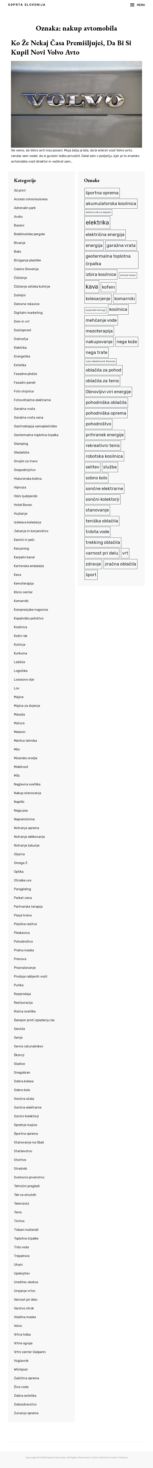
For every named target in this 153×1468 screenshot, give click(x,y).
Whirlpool (20, 1369)
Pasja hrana (23, 915)
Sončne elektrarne (27, 1107)
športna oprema (102, 192)
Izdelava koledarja (27, 522)
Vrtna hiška (22, 1334)
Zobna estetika (25, 1396)
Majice (19, 697)
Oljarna (19, 854)
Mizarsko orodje (25, 758)
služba (110, 466)
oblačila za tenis (102, 380)
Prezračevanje (25, 968)
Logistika (20, 671)
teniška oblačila (102, 520)
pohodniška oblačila (106, 402)
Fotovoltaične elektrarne (32, 400)
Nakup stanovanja (27, 793)
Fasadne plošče (25, 374)
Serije (18, 1037)
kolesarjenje (98, 298)
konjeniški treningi (95, 310)
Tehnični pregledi (27, 1186)
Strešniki (20, 1168)
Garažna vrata (24, 409)
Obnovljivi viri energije (108, 391)
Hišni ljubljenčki (25, 496)
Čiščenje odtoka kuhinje (32, 286)
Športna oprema (26, 1134)
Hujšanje (20, 513)
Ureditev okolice (26, 1282)
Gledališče (21, 452)
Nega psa (21, 810)
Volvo (18, 1326)
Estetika (20, 365)
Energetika (22, 356)
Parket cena (23, 898)
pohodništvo (98, 423)
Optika (19, 872)
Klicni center (23, 592)
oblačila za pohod (103, 370)
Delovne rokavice (26, 304)
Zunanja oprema (26, 1413)
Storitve (20, 1160)
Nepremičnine (24, 819)
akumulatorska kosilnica (111, 203)
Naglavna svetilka (27, 784)
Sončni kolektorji (26, 1116)
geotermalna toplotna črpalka (108, 260)
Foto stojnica (24, 391)
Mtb (17, 775)
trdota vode (97, 531)
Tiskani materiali (26, 1230)
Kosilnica (20, 627)
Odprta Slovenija (27, 5)
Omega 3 (20, 863)
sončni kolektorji (102, 499)
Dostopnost (22, 330)
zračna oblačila (120, 564)
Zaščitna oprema (26, 1378)
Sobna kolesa (23, 1081)
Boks (17, 251)
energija (94, 245)
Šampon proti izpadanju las (34, 1020)
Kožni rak (20, 636)
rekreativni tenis (103, 445)
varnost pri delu (102, 553)
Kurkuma (20, 653)
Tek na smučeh (25, 1195)
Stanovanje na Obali (29, 1142)
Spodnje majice (25, 1125)
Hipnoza (20, 487)
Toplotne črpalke (26, 1238)
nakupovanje (99, 341)
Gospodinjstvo (24, 470)
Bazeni (19, 225)
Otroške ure (22, 880)
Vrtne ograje (23, 1343)
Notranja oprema (26, 828)
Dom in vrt (21, 321)
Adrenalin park (25, 208)
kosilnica (118, 309)
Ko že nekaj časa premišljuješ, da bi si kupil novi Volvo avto (71, 47)
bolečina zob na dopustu (98, 212)
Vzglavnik (21, 1361)
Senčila (19, 1029)
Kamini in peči (24, 540)
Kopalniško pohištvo (28, 618)
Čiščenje (20, 278)
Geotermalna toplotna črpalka (36, 435)
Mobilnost (21, 767)
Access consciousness (31, 199)
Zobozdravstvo (25, 1404)
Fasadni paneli (24, 382)
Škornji (19, 1055)
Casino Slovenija (26, 269)
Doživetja (21, 339)
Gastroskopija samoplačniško (35, 426)
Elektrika (20, 348)
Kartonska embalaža (29, 566)
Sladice (19, 1064)
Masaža (19, 714)
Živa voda (21, 1387)
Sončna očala (24, 1099)
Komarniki (21, 601)
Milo (17, 749)
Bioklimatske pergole (29, 234)
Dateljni (20, 295)
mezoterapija (99, 330)
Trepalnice (21, 1256)
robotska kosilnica (104, 456)
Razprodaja (22, 994)
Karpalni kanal (24, 557)
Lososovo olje (24, 679)
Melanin (20, 732)
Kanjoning (21, 548)
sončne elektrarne (104, 488)
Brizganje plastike (27, 260)
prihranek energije (105, 434)
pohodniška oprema (106, 413)
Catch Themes (119, 1457)
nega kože (127, 341)
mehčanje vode (101, 320)
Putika (19, 985)
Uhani (18, 1265)
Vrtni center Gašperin (30, 1352)
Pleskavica (22, 933)
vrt (125, 553)
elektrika (97, 222)
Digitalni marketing (28, 313)
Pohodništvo (23, 941)
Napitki (19, 802)
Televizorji (21, 1203)
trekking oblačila (103, 542)
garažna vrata (121, 245)
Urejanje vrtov (24, 1291)
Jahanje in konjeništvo (31, 531)
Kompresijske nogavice (31, 610)
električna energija (105, 234)
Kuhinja (19, 644)
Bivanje (19, 243)
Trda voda (21, 1247)
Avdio (18, 217)
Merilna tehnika (25, 741)
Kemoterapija (24, 583)
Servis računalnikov (28, 1046)
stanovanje (97, 510)
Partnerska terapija (28, 906)
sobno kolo (96, 477)
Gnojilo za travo (25, 461)
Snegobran (22, 1072)
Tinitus (19, 1221)
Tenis (18, 1212)
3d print (20, 190)
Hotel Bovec (23, 505)
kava (92, 286)
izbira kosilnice (101, 274)
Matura (19, 723)
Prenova (20, 959)
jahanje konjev (128, 275)
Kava (17, 575)
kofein (108, 287)
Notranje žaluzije (26, 845)
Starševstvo (23, 1151)
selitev (92, 466)
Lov (16, 688)
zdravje (93, 564)
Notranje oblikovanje (29, 837)
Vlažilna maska (25, 1317)
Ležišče (19, 662)
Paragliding (22, 889)
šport (91, 574)
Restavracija (23, 1003)
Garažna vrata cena (28, 417)
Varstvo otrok (24, 1308)
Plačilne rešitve (25, 924)
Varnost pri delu (25, 1299)
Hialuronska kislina (28, 479)
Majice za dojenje (27, 706)
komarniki (124, 298)
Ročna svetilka (25, 1011)
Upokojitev (22, 1273)
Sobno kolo (22, 1090)
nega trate (96, 352)
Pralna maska (24, 950)
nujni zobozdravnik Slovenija (100, 361)
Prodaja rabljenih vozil (30, 976)
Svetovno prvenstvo (29, 1177)
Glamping (21, 444)
